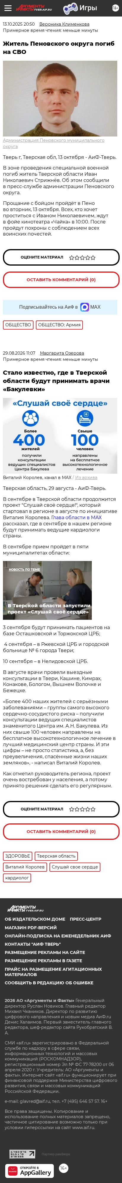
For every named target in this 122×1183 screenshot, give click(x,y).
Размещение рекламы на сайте (45, 952)
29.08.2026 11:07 (19, 353)
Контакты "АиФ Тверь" (33, 944)
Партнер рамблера (56, 1154)
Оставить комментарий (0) (61, 279)
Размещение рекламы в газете (43, 960)
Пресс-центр (85, 919)
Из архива (86, 477)
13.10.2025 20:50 (19, 24)
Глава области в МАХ (76, 517)
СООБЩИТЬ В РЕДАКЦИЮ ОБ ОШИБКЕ (49, 982)
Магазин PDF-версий (31, 927)
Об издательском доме (35, 919)
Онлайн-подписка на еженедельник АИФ (58, 936)
